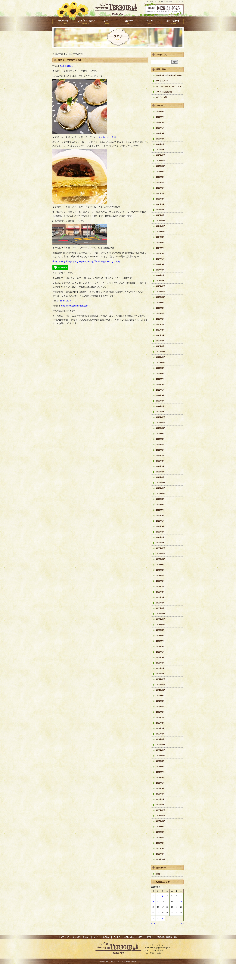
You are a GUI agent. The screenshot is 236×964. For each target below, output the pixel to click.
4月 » (182, 923)
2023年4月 (160, 330)
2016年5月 (160, 783)
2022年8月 (160, 374)
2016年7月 (160, 772)
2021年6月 (160, 450)
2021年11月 (161, 423)
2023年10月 (161, 297)
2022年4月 (160, 395)
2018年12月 (161, 614)
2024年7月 (160, 248)
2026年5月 (160, 128)
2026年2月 (160, 144)
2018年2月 (160, 668)
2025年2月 (160, 210)
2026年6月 (160, 122)
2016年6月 (160, 777)
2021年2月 (160, 472)
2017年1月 (160, 739)
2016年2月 (160, 799)
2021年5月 (160, 455)
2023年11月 (161, 292)
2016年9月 (160, 761)
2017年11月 (161, 685)
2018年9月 (160, 630)
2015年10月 (161, 821)
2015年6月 (160, 843)
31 (163, 918)
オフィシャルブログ (145, 937)
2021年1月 (160, 477)
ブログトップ (162, 54)
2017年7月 (160, 707)
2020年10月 (161, 494)
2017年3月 (160, 728)
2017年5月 (160, 717)
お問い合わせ (173, 21)
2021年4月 (160, 461)
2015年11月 (161, 816)
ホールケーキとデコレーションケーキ (170, 86)
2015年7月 (160, 838)
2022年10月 (161, 363)
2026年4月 (160, 133)
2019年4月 (160, 592)
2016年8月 (160, 767)
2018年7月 (160, 641)
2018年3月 (160, 663)
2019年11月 (161, 554)
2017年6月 (160, 712)
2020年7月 (160, 510)
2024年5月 (160, 259)
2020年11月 (161, 488)
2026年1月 (160, 150)
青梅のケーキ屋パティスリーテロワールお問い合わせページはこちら (86, 261)
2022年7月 (160, 379)
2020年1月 (160, 543)
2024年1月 (160, 281)
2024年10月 (161, 232)
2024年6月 (160, 253)
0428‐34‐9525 (64, 301)
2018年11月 (161, 619)
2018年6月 (160, 646)
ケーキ (107, 21)
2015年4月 (160, 848)
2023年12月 (161, 286)
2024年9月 (160, 237)
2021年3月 (160, 466)
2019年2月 (160, 603)
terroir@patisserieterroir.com (74, 306)
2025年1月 (160, 215)
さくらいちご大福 (107, 137)
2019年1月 (160, 608)
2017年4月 (160, 723)
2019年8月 (160, 570)
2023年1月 (160, 346)
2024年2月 (160, 275)
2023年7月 (160, 314)
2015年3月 (160, 854)
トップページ (63, 21)
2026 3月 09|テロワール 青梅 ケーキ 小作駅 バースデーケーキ (164, 1)
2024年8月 (160, 243)
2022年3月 (160, 401)
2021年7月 (160, 445)
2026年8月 (160, 112)
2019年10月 (161, 559)
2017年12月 (161, 679)
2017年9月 (160, 696)
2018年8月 (160, 636)
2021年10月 (161, 428)
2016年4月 (160, 788)
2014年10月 (161, 859)
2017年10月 (161, 690)
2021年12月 (161, 417)
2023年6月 (160, 319)
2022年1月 (160, 412)
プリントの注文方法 (164, 92)
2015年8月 (160, 832)
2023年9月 (160, 303)
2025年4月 (160, 199)
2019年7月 (160, 576)
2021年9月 (160, 434)
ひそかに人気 (161, 97)
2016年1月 (160, 805)
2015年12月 (161, 810)
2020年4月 (160, 526)
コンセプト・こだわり (85, 21)
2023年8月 (160, 308)
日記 (158, 874)
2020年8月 (160, 505)
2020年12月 (161, 483)
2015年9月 (160, 827)
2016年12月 (161, 745)
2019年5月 (160, 586)
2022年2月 (160, 406)
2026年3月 (160, 139)
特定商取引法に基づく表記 (167, 937)
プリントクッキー (163, 81)
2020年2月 (160, 537)
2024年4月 (160, 264)
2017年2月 (160, 734)
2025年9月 (160, 172)
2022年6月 (160, 384)
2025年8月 (160, 177)
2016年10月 (161, 756)
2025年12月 (161, 155)
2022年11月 (161, 357)
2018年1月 (160, 674)
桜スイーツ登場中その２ (70, 60)
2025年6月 (160, 188)
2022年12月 (161, 352)
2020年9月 (160, 499)
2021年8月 (160, 439)
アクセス (151, 21)
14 (181, 901)
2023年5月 (160, 324)
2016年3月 (160, 794)
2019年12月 (161, 548)
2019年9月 (160, 565)
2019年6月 (160, 581)
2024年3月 (160, 270)
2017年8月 (160, 701)
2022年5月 (160, 390)
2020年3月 (160, 532)
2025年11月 (161, 161)
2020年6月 (160, 515)
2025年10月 (161, 166)
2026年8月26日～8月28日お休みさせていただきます (170, 75)
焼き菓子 (129, 21)
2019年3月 (160, 597)
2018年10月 (161, 625)
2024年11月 (161, 226)
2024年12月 (161, 221)
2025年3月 (160, 204)
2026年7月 (160, 117)
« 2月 (153, 923)
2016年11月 (161, 750)
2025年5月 (160, 193)
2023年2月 (160, 341)
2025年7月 (160, 183)
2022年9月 (160, 368)
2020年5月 (160, 521)
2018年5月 (160, 652)
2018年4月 (160, 657)
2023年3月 (160, 335)
